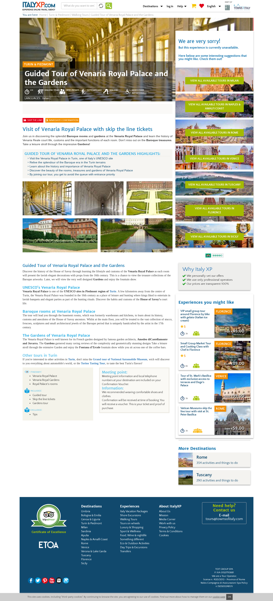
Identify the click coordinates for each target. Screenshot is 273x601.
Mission (163, 515)
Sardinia (86, 531)
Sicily (84, 563)
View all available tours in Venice (214, 158)
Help (180, 6)
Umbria (85, 511)
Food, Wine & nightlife (133, 535)
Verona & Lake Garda (93, 551)
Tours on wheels (130, 523)
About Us (164, 511)
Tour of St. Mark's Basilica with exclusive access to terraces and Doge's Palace (195, 380)
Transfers (125, 551)
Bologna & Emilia (91, 515)
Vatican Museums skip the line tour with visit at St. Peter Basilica (196, 411)
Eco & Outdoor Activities (134, 543)
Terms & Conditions (170, 531)
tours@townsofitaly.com (224, 519)
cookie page (219, 597)
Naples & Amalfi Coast (94, 539)
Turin (113, 291)
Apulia (85, 535)
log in (170, 6)
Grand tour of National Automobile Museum (120, 359)
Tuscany (86, 555)
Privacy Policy (167, 527)
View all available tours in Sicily (214, 236)
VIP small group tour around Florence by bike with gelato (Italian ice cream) (195, 315)
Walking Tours (128, 519)
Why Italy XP (197, 269)
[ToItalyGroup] (237, 7)
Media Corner (167, 519)
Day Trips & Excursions (133, 547)
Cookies (164, 535)
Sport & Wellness (130, 531)
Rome (84, 543)
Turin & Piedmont (91, 523)
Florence (86, 559)
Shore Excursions (130, 515)
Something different (132, 539)
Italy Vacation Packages (134, 511)
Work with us (167, 523)
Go (108, 5)
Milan (84, 527)
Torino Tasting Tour (93, 363)
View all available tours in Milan (214, 80)
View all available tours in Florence (214, 210)
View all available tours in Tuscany (214, 184)
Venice (85, 547)
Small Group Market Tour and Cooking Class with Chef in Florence (195, 346)
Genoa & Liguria (90, 519)
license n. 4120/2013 (213, 579)
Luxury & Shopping (131, 527)
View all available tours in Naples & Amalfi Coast (214, 106)
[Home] (39, 6)
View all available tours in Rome (214, 132)
